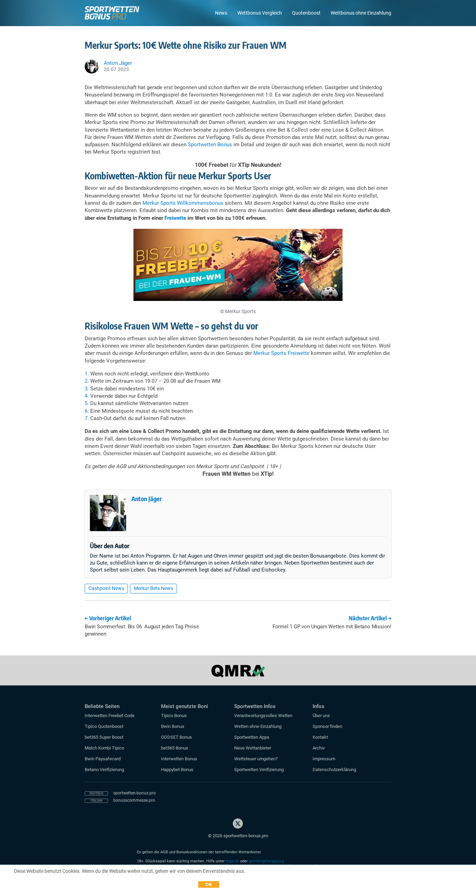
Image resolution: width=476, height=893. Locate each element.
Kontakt (320, 737)
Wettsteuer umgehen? (256, 758)
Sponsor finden (327, 726)
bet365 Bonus (174, 748)
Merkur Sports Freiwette (281, 353)
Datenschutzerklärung (334, 769)
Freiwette (175, 218)
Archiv (319, 748)
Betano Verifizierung (104, 769)
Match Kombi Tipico (104, 748)
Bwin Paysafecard (103, 758)
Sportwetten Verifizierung (259, 769)
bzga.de (232, 861)
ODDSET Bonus (176, 737)
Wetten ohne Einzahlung (258, 726)
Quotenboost (306, 13)
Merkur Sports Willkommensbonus (183, 203)
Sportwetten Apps (251, 737)
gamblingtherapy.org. (267, 861)
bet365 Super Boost (104, 737)
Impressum (324, 758)
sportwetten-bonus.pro (134, 793)
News (221, 13)
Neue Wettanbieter (252, 748)
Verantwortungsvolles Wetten (263, 715)
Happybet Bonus (177, 769)
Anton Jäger (146, 499)
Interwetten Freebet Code (110, 715)
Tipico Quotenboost (104, 726)
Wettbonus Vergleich (259, 13)
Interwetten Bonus (179, 758)
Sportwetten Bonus (210, 144)
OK (208, 884)
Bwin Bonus (172, 726)
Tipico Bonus (174, 715)
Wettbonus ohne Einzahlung (361, 13)
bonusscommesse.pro (134, 800)
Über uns (321, 715)
